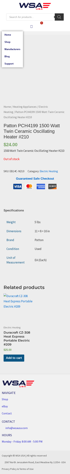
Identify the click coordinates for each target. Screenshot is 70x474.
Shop (7, 42)
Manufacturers (12, 49)
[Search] (59, 17)
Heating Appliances (25, 106)
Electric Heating (49, 171)
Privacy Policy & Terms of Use (18, 469)
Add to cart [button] (14, 358)
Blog (7, 56)
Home (7, 34)
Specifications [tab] (14, 210)
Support (8, 63)
